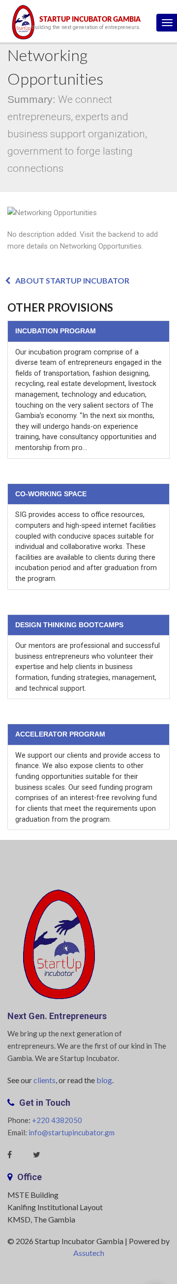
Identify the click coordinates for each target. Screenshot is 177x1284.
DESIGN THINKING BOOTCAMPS (69, 625)
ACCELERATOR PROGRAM (60, 734)
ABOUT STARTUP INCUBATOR (72, 280)
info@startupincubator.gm (72, 1132)
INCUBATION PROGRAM (55, 331)
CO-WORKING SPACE (51, 494)
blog (104, 1080)
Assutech (88, 1252)
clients (44, 1080)
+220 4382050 (57, 1120)
